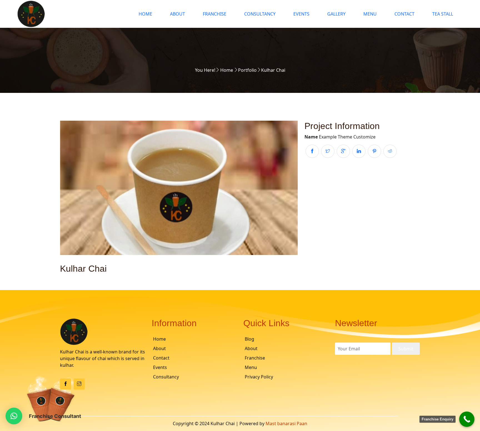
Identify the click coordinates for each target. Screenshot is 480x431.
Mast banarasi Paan (286, 423)
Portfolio (247, 70)
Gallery (336, 14)
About (177, 14)
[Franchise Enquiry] (466, 419)
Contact (404, 14)
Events (301, 14)
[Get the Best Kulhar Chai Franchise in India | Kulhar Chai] (70, 14)
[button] (14, 416)
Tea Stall (442, 14)
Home (145, 14)
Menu (370, 14)
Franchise (214, 14)
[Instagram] (79, 384)
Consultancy (260, 14)
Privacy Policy (259, 377)
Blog (249, 339)
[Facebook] (65, 384)
